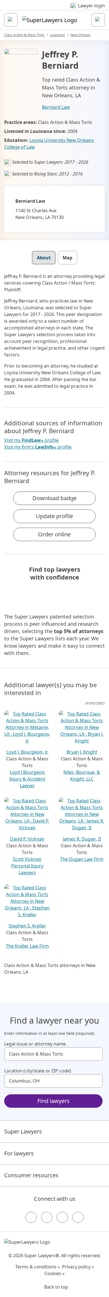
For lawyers (19, 1153)
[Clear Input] (96, 1054)
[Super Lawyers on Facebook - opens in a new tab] (31, 1217)
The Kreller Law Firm (27, 946)
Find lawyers (53, 1101)
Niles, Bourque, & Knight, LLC (81, 775)
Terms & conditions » (37, 1267)
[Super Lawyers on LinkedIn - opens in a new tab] (78, 1217)
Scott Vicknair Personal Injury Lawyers (27, 866)
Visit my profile (31, 440)
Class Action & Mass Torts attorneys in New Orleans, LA (50, 968)
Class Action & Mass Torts (24, 35)
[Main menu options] (11, 20)
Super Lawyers (23, 1131)
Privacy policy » (78, 1267)
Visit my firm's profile (38, 447)
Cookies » (54, 1273)
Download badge (54, 498)
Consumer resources (31, 1175)
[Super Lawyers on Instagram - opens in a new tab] (46, 1217)
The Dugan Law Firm (81, 859)
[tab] (44, 257)
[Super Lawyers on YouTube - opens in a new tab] (62, 1217)
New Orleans (80, 35)
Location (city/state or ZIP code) (37, 1071)
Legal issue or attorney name (35, 1044)
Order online (54, 534)
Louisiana (57, 35)
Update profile (54, 516)
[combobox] (53, 1054)
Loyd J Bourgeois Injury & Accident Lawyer (27, 779)
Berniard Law (56, 107)
